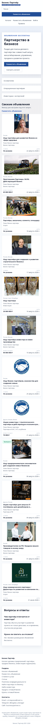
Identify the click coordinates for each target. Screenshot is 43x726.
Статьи (4, 679)
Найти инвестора (8, 687)
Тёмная (5, 9)
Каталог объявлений (10, 671)
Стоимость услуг (8, 677)
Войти (35, 20)
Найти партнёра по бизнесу (12, 684)
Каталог (8, 20)
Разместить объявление (21, 14)
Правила (21, 23)
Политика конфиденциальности (14, 682)
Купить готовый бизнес (11, 692)
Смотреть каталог (13, 70)
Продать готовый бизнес (11, 690)
